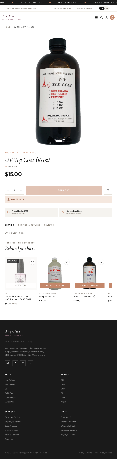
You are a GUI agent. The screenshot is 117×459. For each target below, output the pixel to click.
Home (7, 27)
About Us (9, 439)
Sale (7, 389)
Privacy (81, 453)
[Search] (101, 17)
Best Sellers (10, 384)
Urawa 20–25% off (22, 3)
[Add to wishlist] (108, 190)
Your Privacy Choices (103, 453)
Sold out (64, 190)
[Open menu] (96, 17)
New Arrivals (10, 380)
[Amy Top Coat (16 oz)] (89, 273)
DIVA (63, 397)
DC (62, 393)
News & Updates (12, 434)
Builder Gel (9, 402)
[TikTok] (30, 363)
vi (107, 8)
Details (9, 225)
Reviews (49, 225)
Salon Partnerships (69, 430)
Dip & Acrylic (10, 397)
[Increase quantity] (21, 190)
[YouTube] (23, 363)
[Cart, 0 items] (112, 17)
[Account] (106, 17)
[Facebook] (15, 363)
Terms (89, 453)
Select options (55, 285)
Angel (63, 402)
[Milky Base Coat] (55, 273)
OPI (62, 380)
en (102, 8)
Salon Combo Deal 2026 (98, 3)
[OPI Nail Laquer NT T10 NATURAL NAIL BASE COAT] (21, 273)
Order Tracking (11, 426)
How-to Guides (11, 430)
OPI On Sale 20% (59, 3)
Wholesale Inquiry (68, 426)
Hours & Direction (68, 421)
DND (63, 389)
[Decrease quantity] (8, 190)
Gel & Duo (9, 393)
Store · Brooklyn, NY (62, 8)
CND (63, 384)
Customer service (84, 8)
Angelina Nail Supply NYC (20, 153)
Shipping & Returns (29, 225)
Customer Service (12, 417)
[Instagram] (7, 363)
